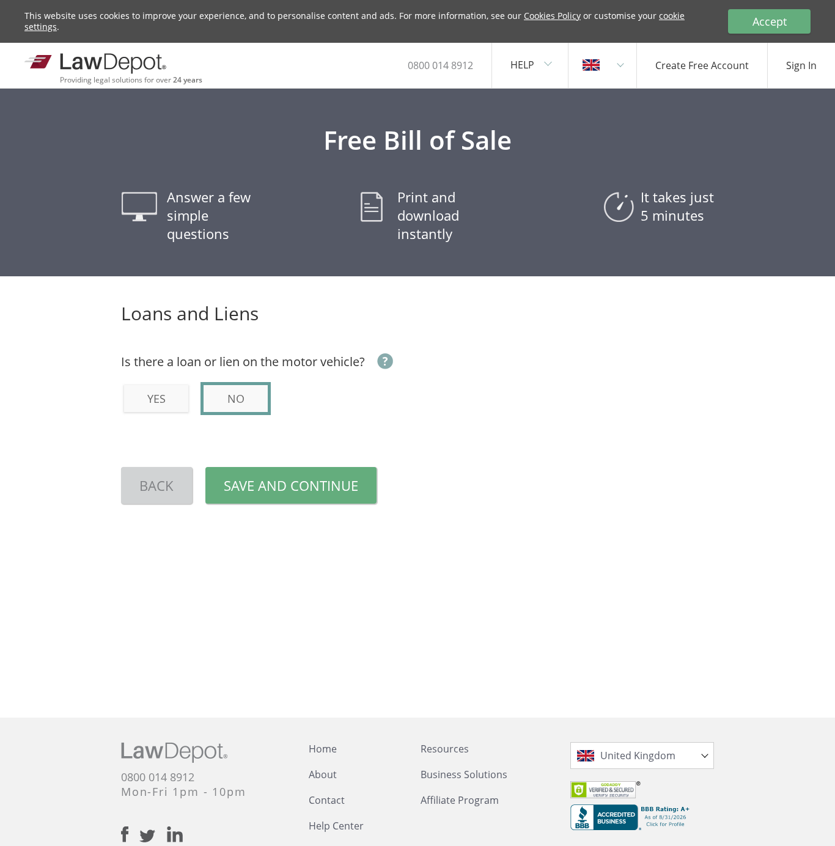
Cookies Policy (552, 15)
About (323, 774)
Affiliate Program (460, 800)
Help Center (336, 826)
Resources (445, 749)
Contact (327, 800)
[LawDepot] (96, 61)
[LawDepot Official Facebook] (130, 834)
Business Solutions (464, 774)
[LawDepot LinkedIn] (175, 834)
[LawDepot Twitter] (153, 835)
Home (323, 749)
